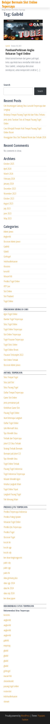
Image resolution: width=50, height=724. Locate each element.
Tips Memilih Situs (10, 433)
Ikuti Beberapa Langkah (13, 418)
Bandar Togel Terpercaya (13, 319)
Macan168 (8, 276)
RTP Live (7, 286)
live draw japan (9, 598)
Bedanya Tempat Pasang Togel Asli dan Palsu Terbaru (24, 114)
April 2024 (7, 168)
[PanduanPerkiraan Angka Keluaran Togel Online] (23, 29)
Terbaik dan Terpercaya (12, 438)
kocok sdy (7, 552)
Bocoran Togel (9, 537)
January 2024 (9, 183)
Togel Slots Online (10, 344)
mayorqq (7, 645)
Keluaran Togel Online (12, 522)
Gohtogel (7, 256)
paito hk (7, 573)
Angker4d (7, 236)
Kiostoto (7, 266)
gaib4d (6, 640)
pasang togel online (11, 686)
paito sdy (7, 562)
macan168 (8, 676)
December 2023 (10, 188)
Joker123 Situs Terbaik (12, 443)
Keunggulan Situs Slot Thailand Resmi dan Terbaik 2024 (25, 137)
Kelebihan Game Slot (12, 407)
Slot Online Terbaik (11, 360)
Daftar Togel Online (11, 423)
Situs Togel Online (10, 324)
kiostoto (7, 615)
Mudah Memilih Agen (12, 479)
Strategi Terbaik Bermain (13, 448)
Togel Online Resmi (11, 349)
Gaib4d (7, 46)
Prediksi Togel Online (12, 281)
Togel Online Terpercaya (13, 329)
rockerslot (7, 691)
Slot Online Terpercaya (12, 334)
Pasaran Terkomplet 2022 (13, 354)
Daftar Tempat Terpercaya (13, 392)
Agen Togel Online (10, 314)
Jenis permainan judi (11, 402)
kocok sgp (7, 547)
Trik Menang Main (11, 499)
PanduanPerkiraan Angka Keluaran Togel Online (19, 52)
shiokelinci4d (8, 681)
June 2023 (7, 213)
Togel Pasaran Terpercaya (14, 339)
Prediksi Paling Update (12, 517)
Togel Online (8, 301)
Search (7, 84)
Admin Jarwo (8, 231)
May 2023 (8, 218)
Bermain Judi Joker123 (12, 453)
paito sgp (7, 567)
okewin (6, 701)
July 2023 (7, 208)
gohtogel (7, 671)
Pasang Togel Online (11, 412)
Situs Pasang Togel (11, 387)
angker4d (7, 620)
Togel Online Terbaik (11, 463)
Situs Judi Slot (9, 382)
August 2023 (8, 203)
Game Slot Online (10, 397)
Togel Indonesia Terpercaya (14, 474)
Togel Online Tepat (11, 489)
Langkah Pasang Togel (12, 494)
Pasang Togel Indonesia (13, 469)
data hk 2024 (9, 588)
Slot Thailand (8, 296)
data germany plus (11, 578)
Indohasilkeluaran (10, 261)
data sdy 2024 (9, 593)
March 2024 (8, 173)
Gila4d (6, 251)
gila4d (6, 650)
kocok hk (7, 542)
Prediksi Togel (9, 532)
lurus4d (6, 271)
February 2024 (9, 178)
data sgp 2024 (9, 583)
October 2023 (9, 198)
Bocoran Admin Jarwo (12, 241)
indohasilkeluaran (10, 696)
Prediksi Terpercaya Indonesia (15, 511)
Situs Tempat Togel (11, 377)
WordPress (25, 715)
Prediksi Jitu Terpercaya (12, 527)
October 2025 (9, 163)
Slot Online (8, 291)
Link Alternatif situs (11, 428)
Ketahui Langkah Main (12, 484)
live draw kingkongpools (13, 557)
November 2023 (10, 193)
